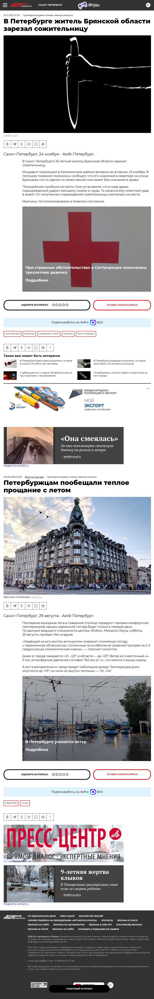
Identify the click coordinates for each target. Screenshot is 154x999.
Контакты (107, 920)
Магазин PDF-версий (91, 916)
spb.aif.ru (37, 597)
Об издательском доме (42, 916)
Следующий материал (79, 989)
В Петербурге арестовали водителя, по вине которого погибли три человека (46, 362)
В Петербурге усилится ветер (56, 742)
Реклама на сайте (38, 925)
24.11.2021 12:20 (12, 15)
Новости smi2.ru (16, 465)
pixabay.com (11, 135)
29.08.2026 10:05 (13, 477)
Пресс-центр (67, 916)
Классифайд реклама (129, 925)
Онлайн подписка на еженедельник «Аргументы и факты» (62, 920)
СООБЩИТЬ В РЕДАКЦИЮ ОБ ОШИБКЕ (98, 929)
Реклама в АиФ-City (100, 925)
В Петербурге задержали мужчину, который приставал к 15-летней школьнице (120, 362)
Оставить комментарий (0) (122, 305)
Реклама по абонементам (69, 925)
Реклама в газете (127, 920)
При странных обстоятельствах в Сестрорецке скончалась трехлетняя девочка (86, 270)
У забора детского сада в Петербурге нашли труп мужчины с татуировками (46, 374)
